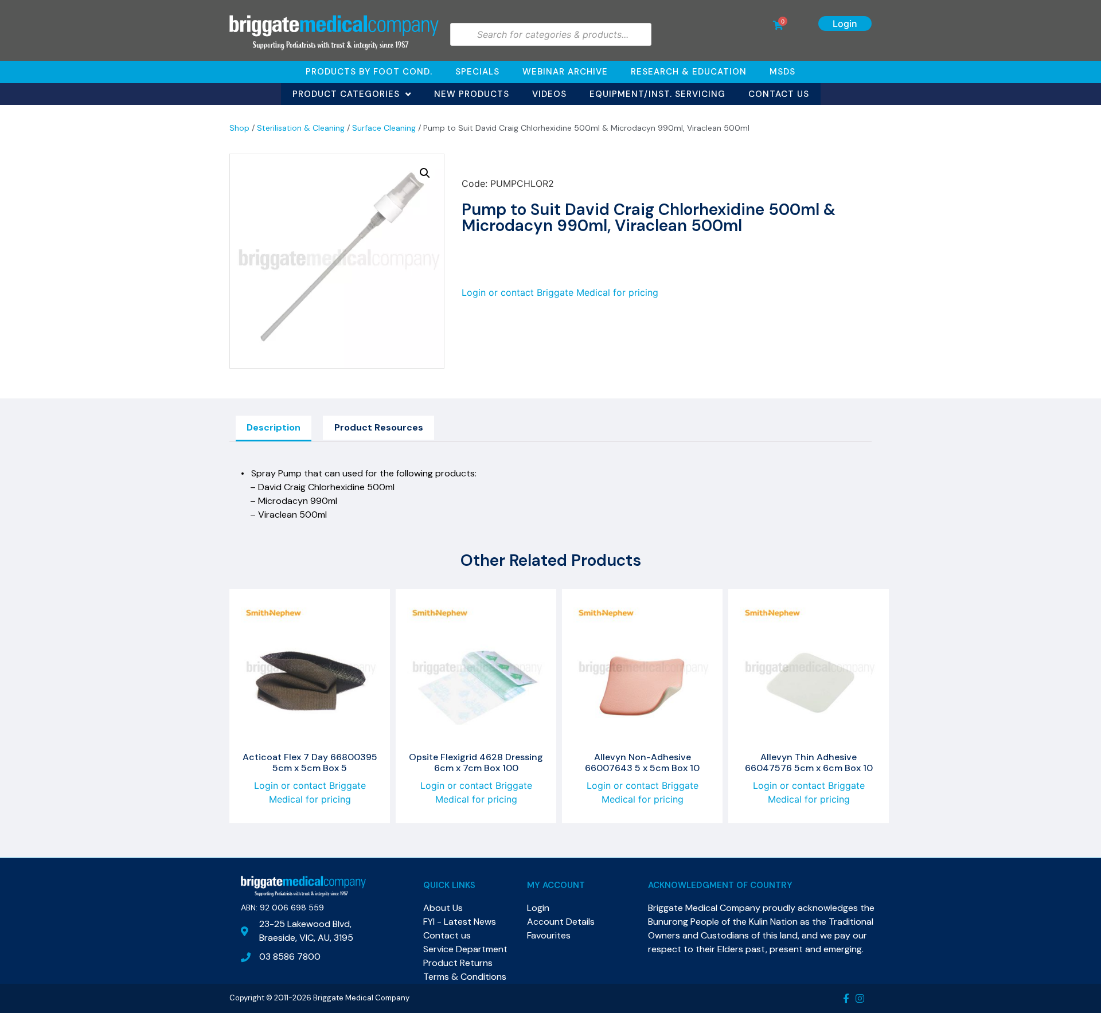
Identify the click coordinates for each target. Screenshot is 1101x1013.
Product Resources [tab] (378, 427)
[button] (425, 173)
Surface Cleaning (384, 128)
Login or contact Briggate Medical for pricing (560, 292)
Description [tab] (273, 427)
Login (845, 23)
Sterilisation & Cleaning (301, 128)
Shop (239, 128)
